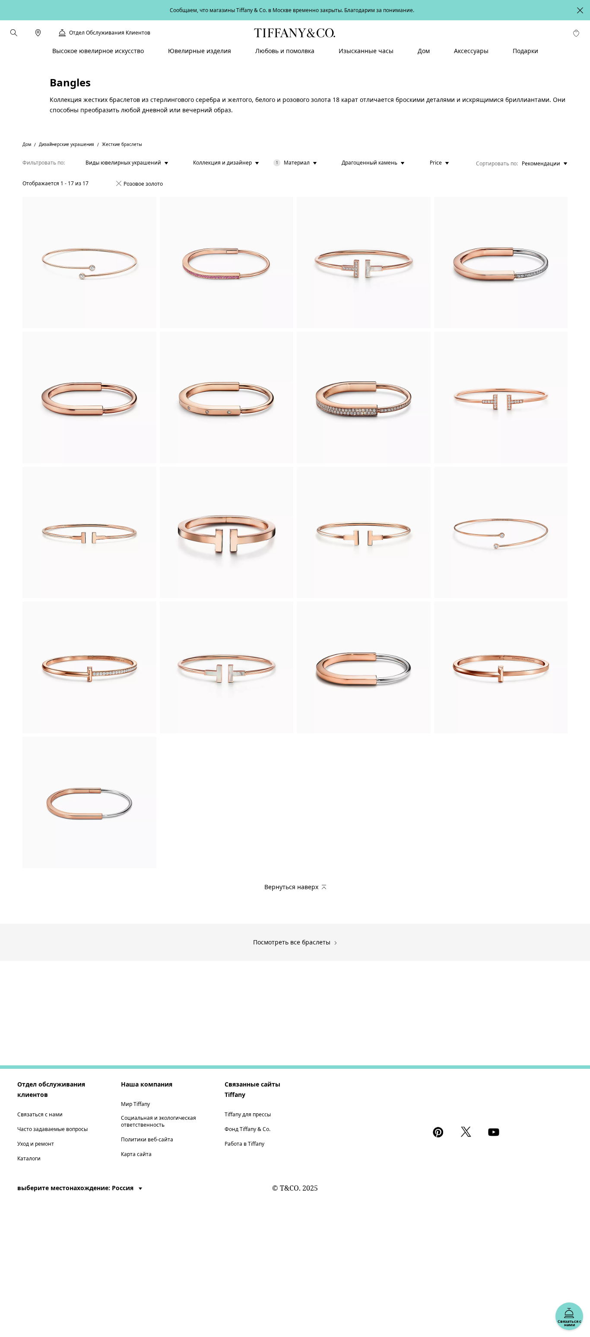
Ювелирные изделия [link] (199, 51)
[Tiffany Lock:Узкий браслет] (227, 263)
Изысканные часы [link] (366, 51)
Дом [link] (424, 51)
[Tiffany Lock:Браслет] (501, 263)
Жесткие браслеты (122, 144)
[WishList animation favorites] (576, 33)
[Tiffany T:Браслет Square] (227, 533)
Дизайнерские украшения (66, 144)
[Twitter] (467, 1132)
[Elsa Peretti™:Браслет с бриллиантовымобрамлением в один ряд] (89, 263)
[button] (13, 32)
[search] (13, 32)
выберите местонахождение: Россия (76, 1188)
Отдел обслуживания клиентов (51, 1089)
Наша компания (146, 1084)
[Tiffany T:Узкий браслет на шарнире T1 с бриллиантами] (89, 667)
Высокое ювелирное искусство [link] (98, 51)
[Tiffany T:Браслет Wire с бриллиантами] (501, 397)
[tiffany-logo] (295, 32)
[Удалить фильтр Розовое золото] (118, 183)
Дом (26, 144)
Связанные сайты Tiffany (252, 1089)
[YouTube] (495, 1132)
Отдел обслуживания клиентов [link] (109, 32)
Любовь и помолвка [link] (284, 51)
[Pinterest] (440, 1132)
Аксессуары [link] (471, 51)
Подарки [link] (525, 51)
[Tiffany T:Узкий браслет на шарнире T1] (501, 667)
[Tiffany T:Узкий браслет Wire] (89, 533)
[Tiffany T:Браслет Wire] (364, 263)
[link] (38, 32)
